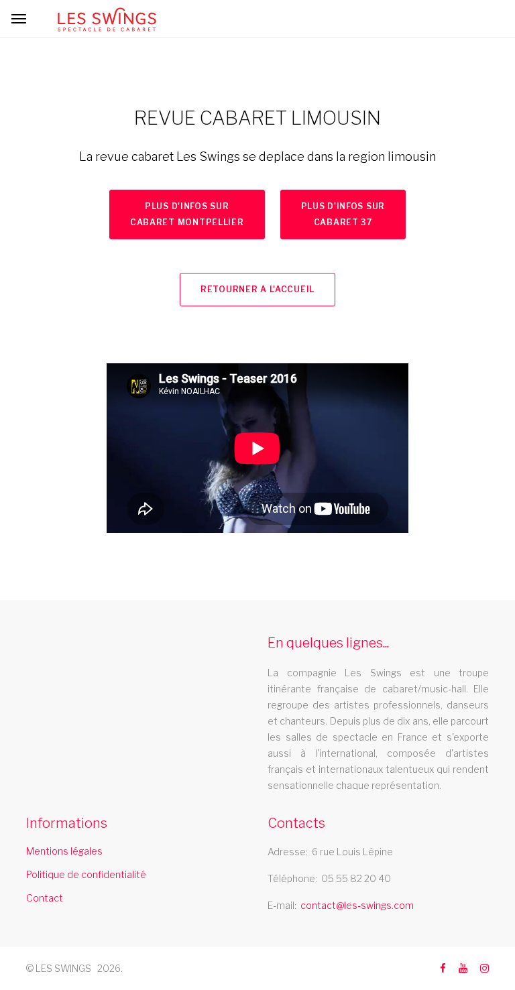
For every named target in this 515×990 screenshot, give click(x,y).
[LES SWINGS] (107, 19)
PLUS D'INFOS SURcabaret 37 (343, 214)
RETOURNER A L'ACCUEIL (257, 289)
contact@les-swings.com (357, 905)
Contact (44, 898)
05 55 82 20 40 (356, 878)
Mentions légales (64, 851)
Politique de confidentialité (86, 874)
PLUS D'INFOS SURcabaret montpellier (187, 214)
